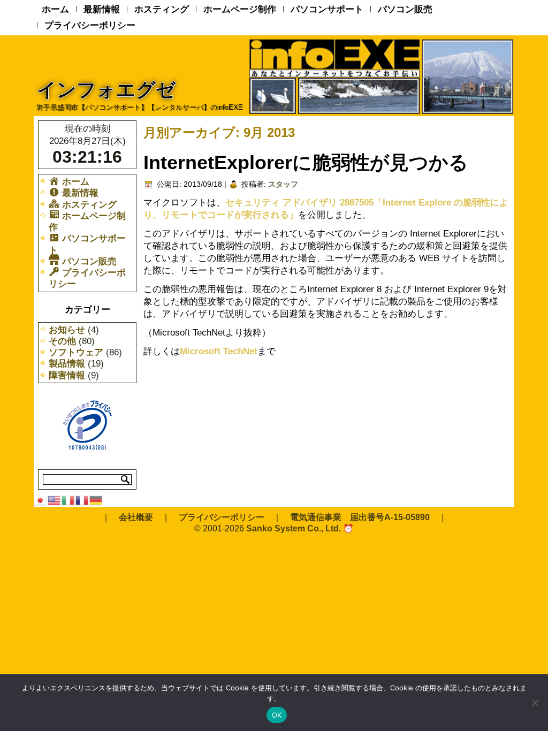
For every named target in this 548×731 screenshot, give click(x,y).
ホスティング (161, 9)
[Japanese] (41, 499)
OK (277, 715)
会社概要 (136, 517)
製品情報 (67, 364)
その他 (62, 341)
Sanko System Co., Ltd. (293, 528)
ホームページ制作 (239, 9)
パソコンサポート (327, 9)
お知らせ (67, 330)
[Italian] (68, 499)
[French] (82, 499)
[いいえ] (534, 702)
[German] (96, 499)
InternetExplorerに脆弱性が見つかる (305, 162)
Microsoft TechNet (218, 351)
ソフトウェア (76, 352)
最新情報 (101, 9)
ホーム (55, 9)
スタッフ (283, 184)
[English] (55, 499)
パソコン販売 (405, 9)
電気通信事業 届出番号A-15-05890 (360, 517)
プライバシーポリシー (89, 25)
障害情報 (67, 375)
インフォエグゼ (106, 90)
